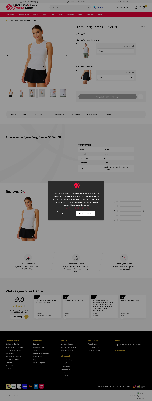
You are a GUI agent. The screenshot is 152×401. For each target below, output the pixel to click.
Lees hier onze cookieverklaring (77, 207)
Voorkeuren (65, 214)
